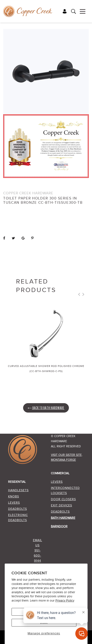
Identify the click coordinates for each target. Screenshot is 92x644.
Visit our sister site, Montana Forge (66, 457)
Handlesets (18, 490)
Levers (14, 502)
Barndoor (59, 526)
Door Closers (63, 499)
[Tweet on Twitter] (13, 238)
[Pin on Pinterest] (32, 238)
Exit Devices (61, 505)
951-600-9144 (37, 556)
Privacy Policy (64, 600)
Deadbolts (17, 509)
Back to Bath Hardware (48, 408)
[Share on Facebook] (4, 238)
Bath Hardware (63, 518)
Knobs (13, 496)
